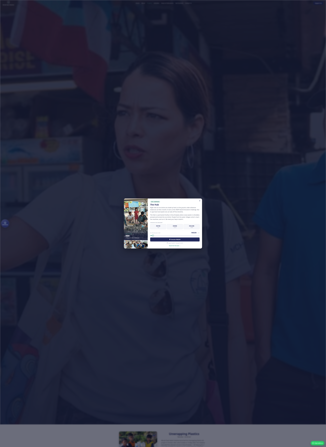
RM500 (175, 226)
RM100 (158, 226)
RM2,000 (191, 226)
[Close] (199, 200)
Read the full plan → (175, 245)
